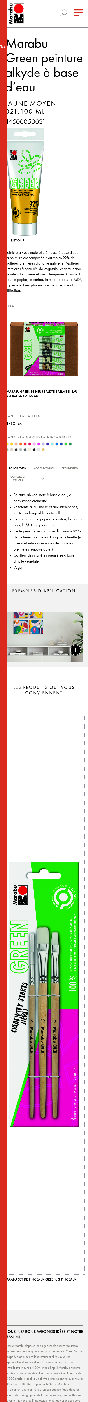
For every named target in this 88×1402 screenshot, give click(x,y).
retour (18, 240)
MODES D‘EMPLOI (43, 468)
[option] (44, 356)
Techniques (70, 468)
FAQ (43, 478)
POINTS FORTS (17, 468)
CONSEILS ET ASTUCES (17, 479)
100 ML (15, 423)
